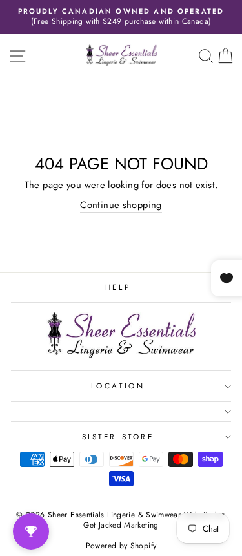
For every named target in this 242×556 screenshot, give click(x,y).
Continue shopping (120, 205)
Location (118, 385)
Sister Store (118, 436)
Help (117, 287)
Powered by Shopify (121, 545)
